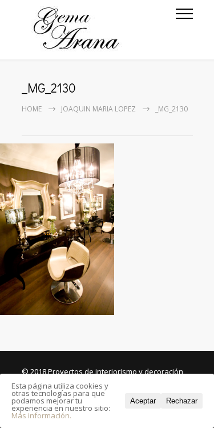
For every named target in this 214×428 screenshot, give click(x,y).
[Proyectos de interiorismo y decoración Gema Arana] (99, 29)
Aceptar (143, 401)
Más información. (41, 415)
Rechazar (181, 401)
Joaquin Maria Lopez (98, 109)
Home (32, 109)
